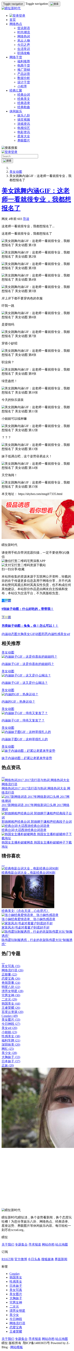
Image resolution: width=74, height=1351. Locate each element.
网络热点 (15, 24)
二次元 (9, 999)
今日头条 (34, 1259)
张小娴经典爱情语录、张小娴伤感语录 (28, 919)
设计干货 (23, 82)
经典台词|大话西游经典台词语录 (24, 830)
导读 (26, 219)
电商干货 (23, 65)
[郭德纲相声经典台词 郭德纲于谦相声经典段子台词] (37, 817)
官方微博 (20, 1259)
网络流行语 (12, 970)
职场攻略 (23, 53)
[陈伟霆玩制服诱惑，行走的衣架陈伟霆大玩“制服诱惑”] (37, 935)
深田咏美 (11, 1044)
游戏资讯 (23, 123)
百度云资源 (12, 1012)
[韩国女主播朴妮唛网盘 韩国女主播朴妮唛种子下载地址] (37, 838)
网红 (8, 1048)
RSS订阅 (8, 1259)
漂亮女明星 (12, 991)
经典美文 (23, 98)
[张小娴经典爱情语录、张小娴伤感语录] (30, 915)
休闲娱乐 (15, 111)
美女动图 (15, 171)
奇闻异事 (11, 982)
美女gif (9, 1028)
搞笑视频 (23, 119)
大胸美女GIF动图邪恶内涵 (35, 634)
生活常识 (23, 49)
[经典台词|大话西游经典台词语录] (26, 825)
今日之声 (23, 44)
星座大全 (23, 136)
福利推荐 (23, 61)
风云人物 (23, 40)
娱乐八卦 (23, 115)
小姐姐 (9, 1032)
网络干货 (15, 57)
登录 (22, 15)
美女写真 (11, 966)
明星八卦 (11, 987)
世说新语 (23, 28)
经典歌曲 (23, 107)
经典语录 (23, 103)
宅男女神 (11, 995)
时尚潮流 (23, 32)
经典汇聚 (15, 90)
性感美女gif (62, 634)
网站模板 (16, 1347)
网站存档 (48, 1244)
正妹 (8, 1065)
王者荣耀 (11, 1007)
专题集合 (21, 1244)
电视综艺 (23, 128)
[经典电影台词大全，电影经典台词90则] (30, 868)
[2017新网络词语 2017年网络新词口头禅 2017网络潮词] (37, 801)
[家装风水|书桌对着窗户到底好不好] (27, 923)
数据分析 (23, 78)
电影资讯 (23, 132)
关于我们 (8, 1244)
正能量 (9, 974)
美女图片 (11, 1019)
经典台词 (23, 94)
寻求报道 (34, 1244)
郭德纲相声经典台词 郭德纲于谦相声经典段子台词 (37, 821)
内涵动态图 (9, 634)
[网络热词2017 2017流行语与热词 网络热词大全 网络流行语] (37, 784)
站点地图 (61, 1244)
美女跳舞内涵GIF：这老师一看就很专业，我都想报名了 (36, 199)
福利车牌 (11, 1040)
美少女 (9, 1053)
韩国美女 (11, 1003)
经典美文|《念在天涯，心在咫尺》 (26, 910)
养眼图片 (23, 140)
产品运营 (23, 73)
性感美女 (11, 1036)
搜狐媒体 (47, 1259)
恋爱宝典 (11, 978)
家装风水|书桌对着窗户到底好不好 (26, 927)
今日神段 (11, 1023)
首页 (12, 19)
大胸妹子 (11, 1057)
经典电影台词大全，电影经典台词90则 (28, 872)
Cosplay (10, 1016)
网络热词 (23, 36)
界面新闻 (61, 1259)
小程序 (22, 86)
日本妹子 (11, 1061)
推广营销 (23, 69)
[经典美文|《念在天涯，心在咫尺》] (28, 907)
